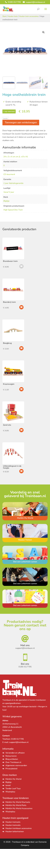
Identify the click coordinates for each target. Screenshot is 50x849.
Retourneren (11, 756)
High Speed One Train (13, 209)
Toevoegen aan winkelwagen (21, 122)
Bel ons (25, 664)
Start (4, 16)
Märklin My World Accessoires (18, 808)
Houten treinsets (12, 822)
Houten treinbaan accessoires (18, 828)
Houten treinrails (13, 825)
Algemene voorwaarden (16, 765)
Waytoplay (10, 791)
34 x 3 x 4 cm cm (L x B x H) (15, 156)
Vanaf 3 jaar (8, 192)
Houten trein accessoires (28, 16)
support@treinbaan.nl (19, 742)
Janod (7, 785)
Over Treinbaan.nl (13, 762)
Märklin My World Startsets (17, 802)
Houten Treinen (25, 540)
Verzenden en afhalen (15, 752)
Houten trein (13, 16)
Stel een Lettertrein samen (25, 561)
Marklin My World (25, 518)
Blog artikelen (11, 759)
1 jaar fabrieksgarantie (13, 183)
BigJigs (6, 201)
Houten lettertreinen (14, 831)
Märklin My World (13, 779)
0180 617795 (17, 739)
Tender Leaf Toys (13, 788)
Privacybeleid (11, 768)
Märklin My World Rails (15, 805)
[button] (43, 32)
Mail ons (25, 645)
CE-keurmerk (9, 174)
